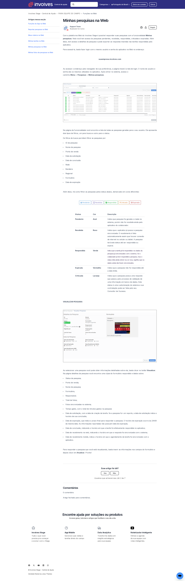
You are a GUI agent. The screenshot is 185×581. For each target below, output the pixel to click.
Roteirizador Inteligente (141, 532)
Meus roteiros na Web (36, 35)
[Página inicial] (40, 4)
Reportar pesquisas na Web (38, 29)
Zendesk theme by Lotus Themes (40, 574)
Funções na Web (90, 13)
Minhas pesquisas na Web (37, 47)
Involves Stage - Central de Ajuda (42, 13)
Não (114, 473)
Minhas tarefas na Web (36, 41)
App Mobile (70, 532)
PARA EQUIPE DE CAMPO (69, 13)
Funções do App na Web (37, 24)
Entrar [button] (153, 4)
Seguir (152, 27)
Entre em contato (139, 4)
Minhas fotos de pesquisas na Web (40, 52)
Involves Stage (38, 532)
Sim (105, 473)
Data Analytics (104, 532)
